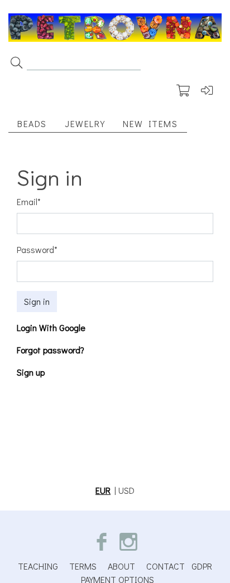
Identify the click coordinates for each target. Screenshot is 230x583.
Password (37, 249)
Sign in (37, 301)
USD (126, 490)
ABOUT (121, 566)
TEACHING (38, 566)
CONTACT (165, 566)
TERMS (83, 566)
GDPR (201, 566)
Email (29, 201)
